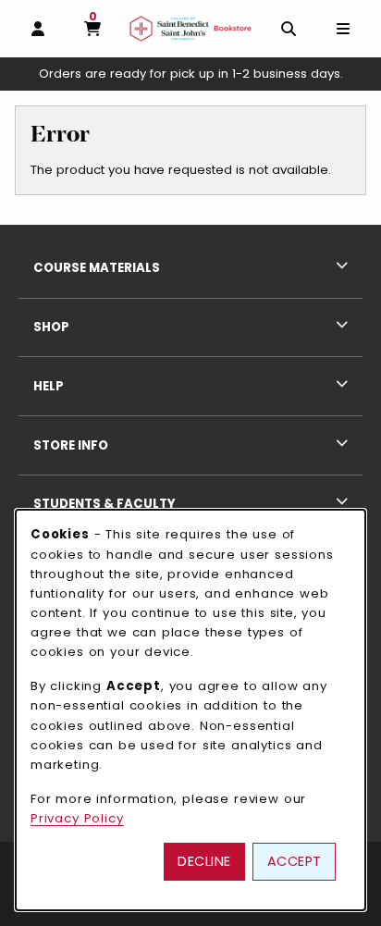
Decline (204, 861)
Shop (51, 327)
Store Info (70, 445)
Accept (294, 861)
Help (48, 386)
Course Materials (96, 268)
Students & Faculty (104, 503)
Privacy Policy (77, 818)
